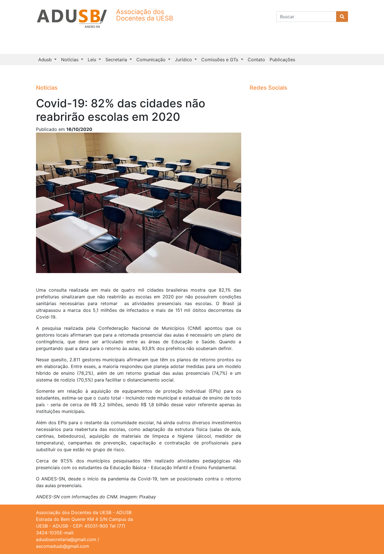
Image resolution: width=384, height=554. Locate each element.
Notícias (70, 59)
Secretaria (116, 59)
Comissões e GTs (220, 59)
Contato (256, 59)
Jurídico (184, 59)
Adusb (45, 59)
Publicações (282, 59)
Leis (93, 59)
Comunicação (151, 59)
